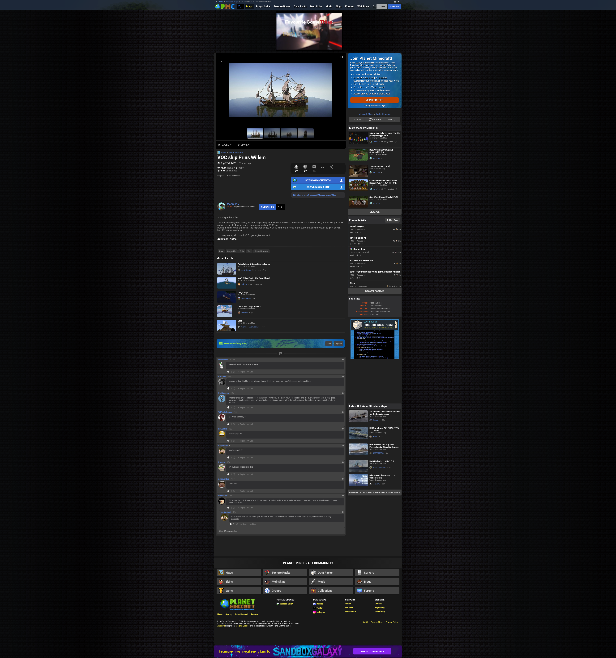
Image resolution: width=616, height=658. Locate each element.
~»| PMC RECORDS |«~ (361, 301)
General (366, 293)
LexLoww (376, 484)
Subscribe (267, 206)
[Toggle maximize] (342, 57)
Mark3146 (233, 204)
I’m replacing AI (358, 278)
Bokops (244, 284)
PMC (352, 270)
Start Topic (393, 261)
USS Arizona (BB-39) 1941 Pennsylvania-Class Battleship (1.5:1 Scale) (383, 445)
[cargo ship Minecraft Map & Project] (226, 297)
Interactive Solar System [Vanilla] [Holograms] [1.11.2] (384, 175)
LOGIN (382, 6)
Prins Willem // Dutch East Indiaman (254, 264)
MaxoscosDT (224, 360)
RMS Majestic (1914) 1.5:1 (381, 461)
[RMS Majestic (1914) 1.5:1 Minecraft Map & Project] (358, 466)
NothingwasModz (379, 467)
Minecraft (221, 626)
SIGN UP (394, 6)
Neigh (353, 323)
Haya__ (375, 437)
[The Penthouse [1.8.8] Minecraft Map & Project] (358, 212)
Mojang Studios (242, 626)
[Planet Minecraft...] (239, 6)
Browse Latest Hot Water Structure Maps (374, 492)
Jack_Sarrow (246, 270)
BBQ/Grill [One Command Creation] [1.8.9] (381, 191)
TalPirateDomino (225, 412)
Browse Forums (374, 332)
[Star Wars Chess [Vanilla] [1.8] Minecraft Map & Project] (358, 242)
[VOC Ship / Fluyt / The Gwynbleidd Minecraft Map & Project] (226, 283)
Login (383, 105)
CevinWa (222, 376)
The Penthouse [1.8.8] (379, 207)
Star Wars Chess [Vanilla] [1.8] (383, 238)
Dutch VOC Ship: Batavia (249, 306)
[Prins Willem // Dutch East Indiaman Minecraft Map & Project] (226, 269)
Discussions (355, 293)
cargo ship (243, 292)
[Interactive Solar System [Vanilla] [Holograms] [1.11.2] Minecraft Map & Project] (358, 180)
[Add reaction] (234, 371)
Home (220, 2)
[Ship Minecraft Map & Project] (226, 325)
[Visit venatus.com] (413, 44)
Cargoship (231, 251)
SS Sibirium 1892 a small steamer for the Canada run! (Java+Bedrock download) (384, 412)
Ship (242, 251)
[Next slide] (339, 91)
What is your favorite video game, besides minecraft (375, 312)
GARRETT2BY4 (378, 453)
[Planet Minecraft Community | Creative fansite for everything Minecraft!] (237, 604)
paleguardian (223, 479)
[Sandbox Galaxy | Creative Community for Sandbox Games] (308, 651)
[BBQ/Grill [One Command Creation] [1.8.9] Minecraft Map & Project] (358, 196)
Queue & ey (359, 289)
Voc (249, 251)
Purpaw (221, 462)
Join (329, 343)
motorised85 (246, 298)
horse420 (393, 327)
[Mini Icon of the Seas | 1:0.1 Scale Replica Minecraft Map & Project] (358, 481)
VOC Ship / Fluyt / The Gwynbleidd (254, 278)
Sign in (339, 343)
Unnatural (222, 496)
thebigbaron (223, 393)
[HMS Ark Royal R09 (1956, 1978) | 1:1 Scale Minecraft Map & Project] (358, 434)
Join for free (374, 100)
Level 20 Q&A (357, 267)
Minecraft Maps (232, 2)
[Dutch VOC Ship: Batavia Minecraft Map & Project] (226, 311)
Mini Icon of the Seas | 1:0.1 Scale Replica (382, 476)
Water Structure (236, 152)
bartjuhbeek (223, 445)
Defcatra (376, 420)
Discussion (361, 270)
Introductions (362, 327)
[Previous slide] (222, 91)
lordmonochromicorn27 (250, 327)
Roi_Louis (222, 429)
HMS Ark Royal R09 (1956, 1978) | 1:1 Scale (384, 429)
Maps (223, 152)
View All (375, 252)
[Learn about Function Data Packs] (375, 399)
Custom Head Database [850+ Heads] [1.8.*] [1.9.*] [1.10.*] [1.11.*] (383, 222)
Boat (221, 251)
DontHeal (244, 313)
